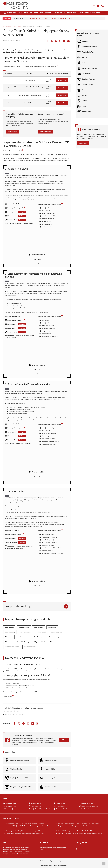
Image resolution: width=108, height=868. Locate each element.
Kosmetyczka (86, 111)
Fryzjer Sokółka (60, 806)
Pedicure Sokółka (50, 787)
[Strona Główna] (5, 13)
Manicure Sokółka (16, 769)
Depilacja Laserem (88, 84)
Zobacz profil (22, 212)
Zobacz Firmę (62, 80)
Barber (84, 101)
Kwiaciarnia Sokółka (87, 803)
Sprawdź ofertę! (12, 131)
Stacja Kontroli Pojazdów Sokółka (41, 809)
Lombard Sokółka (10, 803)
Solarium (85, 41)
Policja (20, 13)
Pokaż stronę (22, 215)
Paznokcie (85, 90)
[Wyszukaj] (102, 6)
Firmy (26, 13)
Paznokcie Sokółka (51, 760)
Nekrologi (58, 13)
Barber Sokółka (50, 769)
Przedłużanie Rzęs (88, 52)
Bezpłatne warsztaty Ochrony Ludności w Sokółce (73, 826)
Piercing (85, 57)
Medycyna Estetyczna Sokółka (20, 787)
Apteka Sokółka (60, 803)
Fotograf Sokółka (36, 806)
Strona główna (7, 26)
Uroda (19, 26)
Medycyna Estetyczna (89, 68)
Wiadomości (11, 13)
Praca (42, 13)
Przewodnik (84, 13)
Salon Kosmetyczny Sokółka (89, 806)
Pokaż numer (22, 219)
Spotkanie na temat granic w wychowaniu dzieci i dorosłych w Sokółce (79, 823)
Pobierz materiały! (45, 131)
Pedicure (85, 63)
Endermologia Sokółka (52, 778)
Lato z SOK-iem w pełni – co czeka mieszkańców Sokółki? (75, 831)
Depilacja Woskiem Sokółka (19, 778)
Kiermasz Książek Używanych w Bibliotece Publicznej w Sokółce (25, 823)
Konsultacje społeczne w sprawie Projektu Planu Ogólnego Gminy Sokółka (80, 833)
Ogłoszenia (34, 13)
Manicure (85, 95)
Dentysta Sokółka (36, 803)
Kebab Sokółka (85, 809)
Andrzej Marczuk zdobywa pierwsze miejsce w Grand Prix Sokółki (25, 833)
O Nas (46, 861)
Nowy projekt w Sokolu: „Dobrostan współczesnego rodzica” (24, 831)
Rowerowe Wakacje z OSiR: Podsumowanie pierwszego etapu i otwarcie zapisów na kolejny (27, 827)
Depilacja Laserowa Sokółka (19, 760)
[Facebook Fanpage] (93, 6)
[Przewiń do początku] (103, 863)
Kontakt (42, 849)
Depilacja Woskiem (88, 79)
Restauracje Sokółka (62, 809)
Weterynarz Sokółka (11, 806)
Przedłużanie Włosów (89, 46)
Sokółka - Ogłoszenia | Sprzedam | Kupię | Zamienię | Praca (52, 18)
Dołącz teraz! (83, 143)
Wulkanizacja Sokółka (11, 809)
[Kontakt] (98, 6)
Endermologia (86, 74)
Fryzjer (84, 106)
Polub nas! (64, 740)
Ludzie (92, 13)
